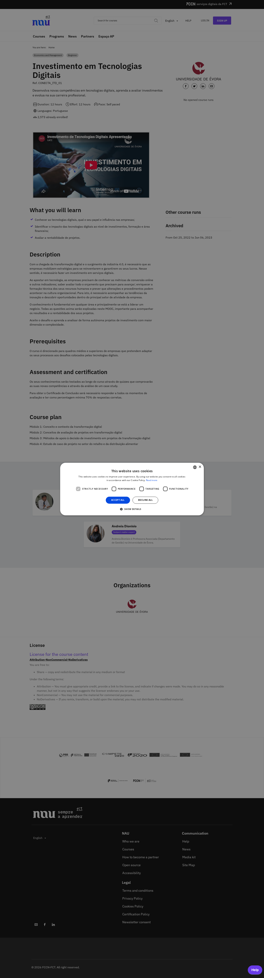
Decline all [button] (145, 500)
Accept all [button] (118, 500)
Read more (152, 480)
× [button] (199, 467)
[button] (132, 509)
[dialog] (132, 489)
